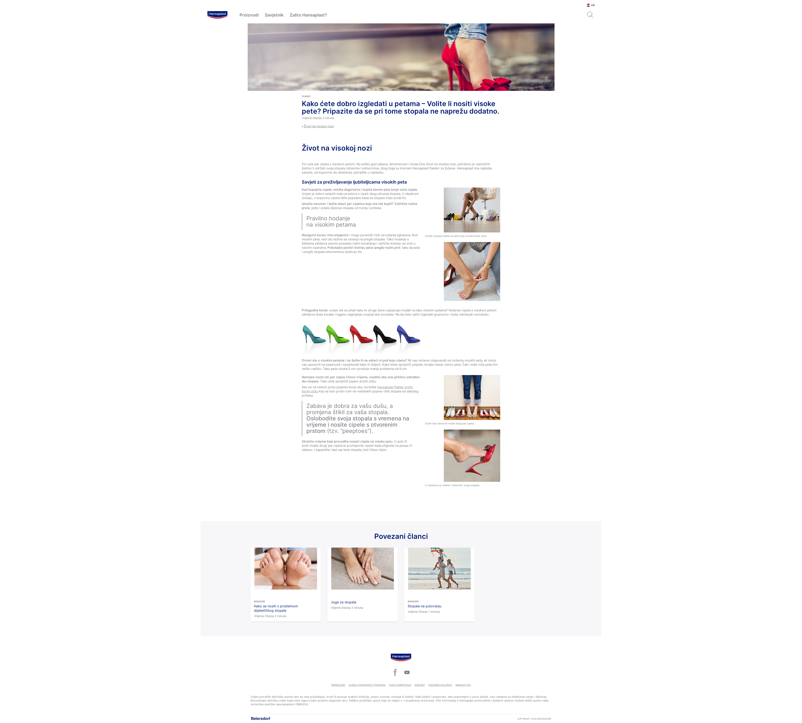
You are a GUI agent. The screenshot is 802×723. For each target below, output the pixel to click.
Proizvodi (249, 15)
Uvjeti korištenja (400, 685)
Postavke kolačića (440, 685)
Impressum (338, 685)
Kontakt (420, 685)
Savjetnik (274, 15)
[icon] (395, 672)
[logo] (217, 15)
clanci (306, 96)
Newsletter (463, 685)
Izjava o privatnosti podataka (367, 685)
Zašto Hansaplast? (308, 15)
